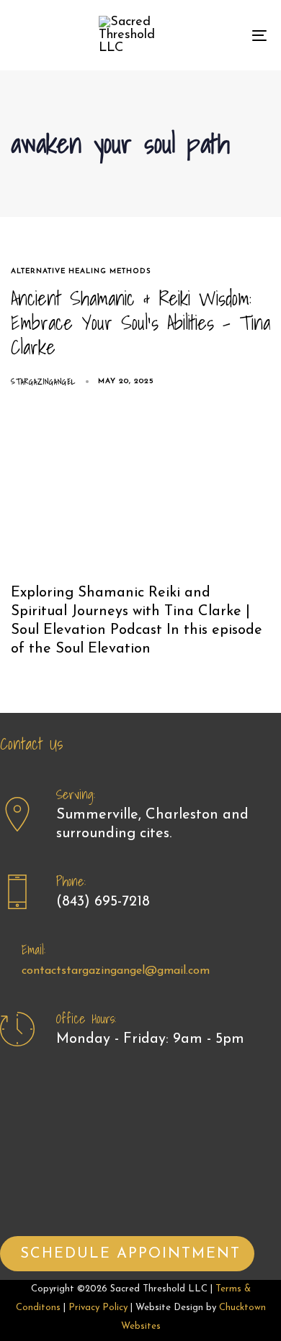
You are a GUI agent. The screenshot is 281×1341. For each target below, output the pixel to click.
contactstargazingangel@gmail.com (116, 971)
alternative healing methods (81, 271)
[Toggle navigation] (224, 35)
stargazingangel (43, 381)
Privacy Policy (98, 1307)
